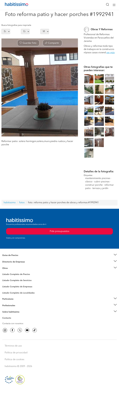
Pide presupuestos (59, 391)
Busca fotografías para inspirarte (16, 25)
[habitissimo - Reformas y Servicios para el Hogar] (13, 5)
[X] (19, 330)
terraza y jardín (100, 188)
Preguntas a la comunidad (14, 275)
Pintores (6, 283)
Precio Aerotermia (10, 262)
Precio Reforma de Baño (13, 259)
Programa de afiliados (12, 321)
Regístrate (6, 305)
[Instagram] (5, 330)
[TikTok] (34, 330)
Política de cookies (14, 359)
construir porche (94, 185)
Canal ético (7, 318)
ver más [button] (110, 53)
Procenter (6, 281)
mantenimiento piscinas (97, 178)
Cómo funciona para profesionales (18, 309)
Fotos (4, 278)
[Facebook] (12, 330)
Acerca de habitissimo (12, 316)
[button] (59, 255)
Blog (4, 272)
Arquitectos (7, 291)
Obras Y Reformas (102, 29)
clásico (88, 182)
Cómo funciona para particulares (17, 303)
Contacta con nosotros (12, 324)
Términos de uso (13, 346)
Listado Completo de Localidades (18, 293)
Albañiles (6, 289)
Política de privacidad (16, 353)
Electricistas (7, 286)
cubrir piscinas (101, 182)
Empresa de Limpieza (12, 268)
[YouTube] (27, 330)
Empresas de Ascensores (13, 265)
